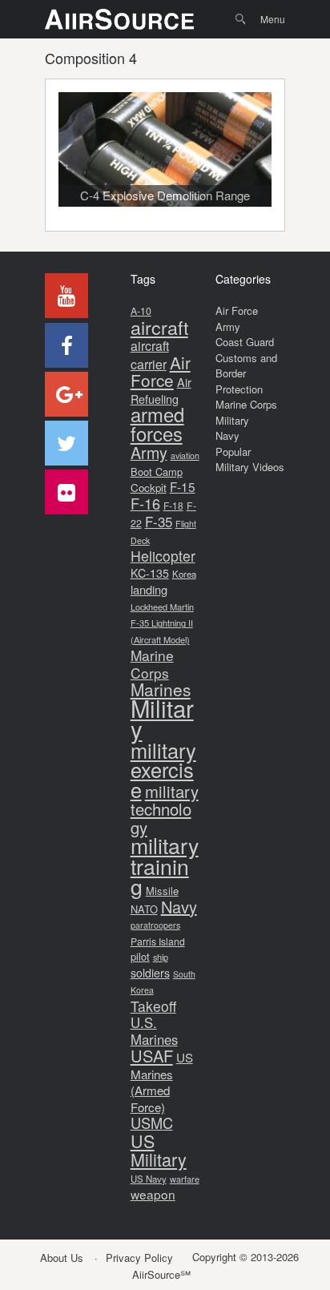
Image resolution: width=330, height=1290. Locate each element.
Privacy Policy (139, 1257)
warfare (184, 1178)
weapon (153, 1194)
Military (162, 718)
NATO (144, 909)
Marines (161, 689)
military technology (165, 809)
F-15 (182, 486)
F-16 (145, 503)
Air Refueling (161, 390)
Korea (184, 573)
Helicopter (163, 556)
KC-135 (150, 573)
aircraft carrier (150, 355)
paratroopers (155, 925)
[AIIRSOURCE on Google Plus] (66, 394)
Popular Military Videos (249, 459)
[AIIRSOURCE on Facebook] (66, 345)
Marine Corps (152, 664)
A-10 (141, 311)
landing (149, 589)
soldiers (150, 973)
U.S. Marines (154, 1031)
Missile (162, 890)
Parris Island (158, 941)
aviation (185, 455)
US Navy (149, 1178)
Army (149, 452)
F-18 (173, 505)
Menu (272, 19)
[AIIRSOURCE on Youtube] (66, 295)
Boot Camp (157, 471)
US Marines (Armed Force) (162, 1082)
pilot (140, 956)
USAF (152, 1055)
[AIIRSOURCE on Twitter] (66, 443)
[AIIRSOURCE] (119, 19)
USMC (152, 1122)
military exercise (163, 770)
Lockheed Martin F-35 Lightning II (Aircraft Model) (162, 623)
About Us (61, 1257)
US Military (159, 1150)
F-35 (158, 521)
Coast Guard (244, 341)
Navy (179, 906)
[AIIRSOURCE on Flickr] (66, 492)
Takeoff (153, 1006)
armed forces (157, 424)
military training (165, 865)
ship (160, 956)
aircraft (159, 327)
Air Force (161, 371)
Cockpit (149, 487)
